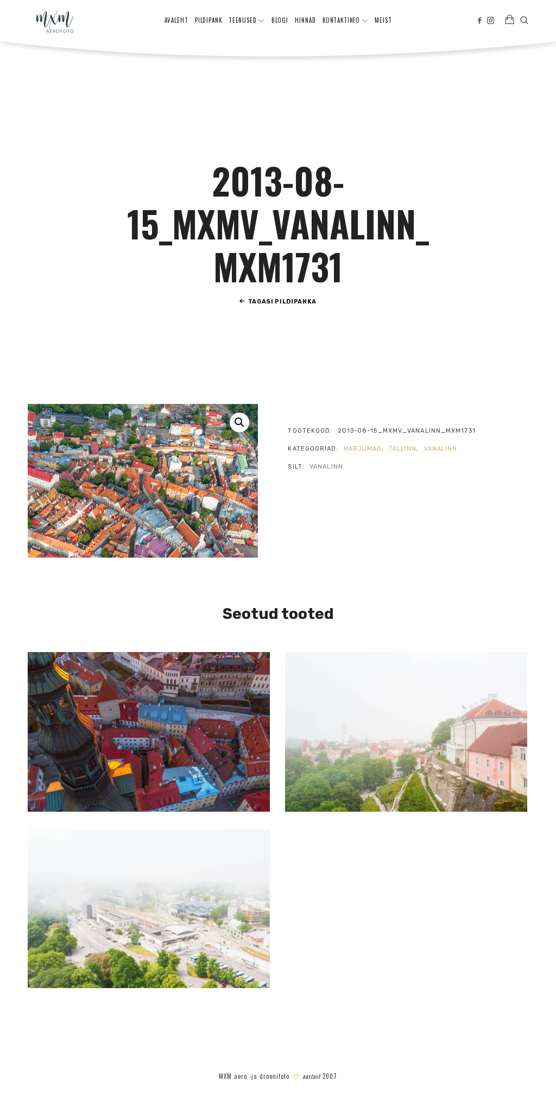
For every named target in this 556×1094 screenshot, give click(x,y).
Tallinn (403, 448)
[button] (239, 422)
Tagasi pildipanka (282, 301)
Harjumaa (363, 448)
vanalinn (441, 448)
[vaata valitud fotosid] (510, 20)
